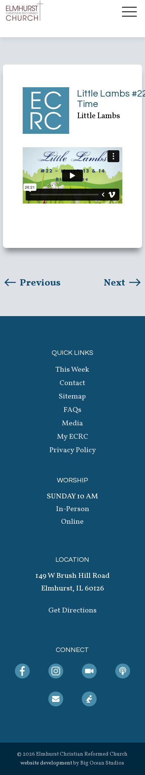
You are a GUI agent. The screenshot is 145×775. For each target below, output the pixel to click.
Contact (72, 383)
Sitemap (72, 396)
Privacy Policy (72, 450)
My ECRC (72, 437)
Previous (39, 283)
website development (46, 763)
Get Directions (72, 610)
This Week (72, 370)
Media (72, 423)
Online (72, 522)
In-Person (72, 509)
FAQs (72, 410)
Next (115, 283)
